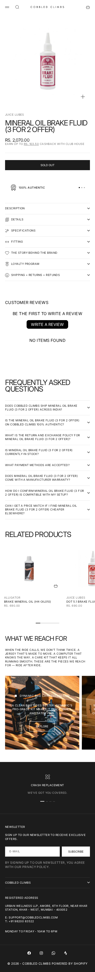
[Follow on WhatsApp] (53, 953)
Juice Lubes (14, 114)
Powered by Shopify (70, 963)
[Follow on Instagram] (41, 953)
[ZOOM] (83, 97)
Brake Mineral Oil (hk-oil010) (27, 601)
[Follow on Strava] (66, 953)
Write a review (47, 324)
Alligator (12, 597)
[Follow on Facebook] (29, 953)
